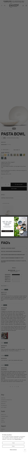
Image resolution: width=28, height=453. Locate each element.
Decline (13, 446)
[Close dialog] (26, 217)
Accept (13, 442)
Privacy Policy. (18, 439)
